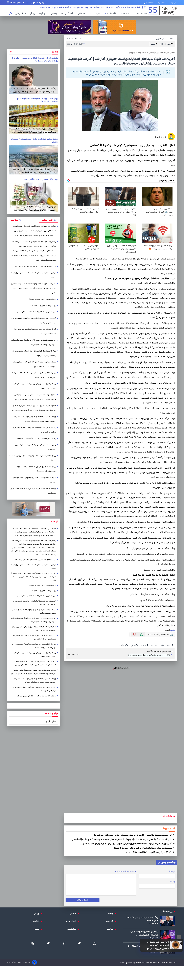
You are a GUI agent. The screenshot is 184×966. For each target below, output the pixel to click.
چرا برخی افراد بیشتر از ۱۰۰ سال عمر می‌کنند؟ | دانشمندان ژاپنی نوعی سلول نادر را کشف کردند (33, 375)
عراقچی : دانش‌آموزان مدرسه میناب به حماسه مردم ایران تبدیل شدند (33, 275)
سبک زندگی (21, 13)
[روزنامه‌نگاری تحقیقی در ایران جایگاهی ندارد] (33, 197)
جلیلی (133, 645)
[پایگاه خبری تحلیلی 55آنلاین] (162, 10)
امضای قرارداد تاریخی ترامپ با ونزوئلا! (125, 7)
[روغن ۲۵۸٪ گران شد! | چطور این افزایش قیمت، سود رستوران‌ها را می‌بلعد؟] (33, 119)
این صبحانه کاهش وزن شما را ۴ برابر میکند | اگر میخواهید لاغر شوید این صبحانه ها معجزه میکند (33, 342)
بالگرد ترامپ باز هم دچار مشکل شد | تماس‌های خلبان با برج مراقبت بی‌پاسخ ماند (34, 429)
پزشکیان (122, 645)
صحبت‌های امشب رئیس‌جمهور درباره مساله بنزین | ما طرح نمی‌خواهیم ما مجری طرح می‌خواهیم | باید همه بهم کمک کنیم (33, 408)
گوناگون (43, 13)
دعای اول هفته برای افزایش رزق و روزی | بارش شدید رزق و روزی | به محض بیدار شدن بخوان (33, 353)
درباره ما (173, 2)
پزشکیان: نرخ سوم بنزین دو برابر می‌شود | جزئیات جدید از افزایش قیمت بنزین (35, 386)
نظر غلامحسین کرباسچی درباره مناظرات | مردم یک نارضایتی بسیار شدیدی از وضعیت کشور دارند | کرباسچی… (121, 839)
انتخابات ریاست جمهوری (161, 645)
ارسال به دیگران (165, 44)
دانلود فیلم (51, 721)
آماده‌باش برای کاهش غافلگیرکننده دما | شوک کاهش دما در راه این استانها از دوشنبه (33, 320)
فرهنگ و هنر (68, 13)
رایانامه (172, 881)
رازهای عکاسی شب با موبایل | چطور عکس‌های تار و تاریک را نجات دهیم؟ (32, 458)
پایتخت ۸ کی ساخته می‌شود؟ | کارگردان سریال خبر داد (36, 438)
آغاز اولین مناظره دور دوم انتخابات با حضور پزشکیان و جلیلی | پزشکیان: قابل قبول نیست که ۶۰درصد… (125, 843)
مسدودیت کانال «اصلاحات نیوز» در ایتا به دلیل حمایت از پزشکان (142, 847)
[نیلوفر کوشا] (171, 137)
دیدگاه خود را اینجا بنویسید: (125, 871)
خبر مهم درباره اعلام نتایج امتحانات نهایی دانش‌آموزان (36, 312)
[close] (179, 937)
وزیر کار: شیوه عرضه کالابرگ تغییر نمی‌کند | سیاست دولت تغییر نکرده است (33, 490)
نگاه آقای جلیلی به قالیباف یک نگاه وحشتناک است (149, 852)
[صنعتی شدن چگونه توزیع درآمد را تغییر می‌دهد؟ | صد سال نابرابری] (33, 159)
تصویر (37, 929)
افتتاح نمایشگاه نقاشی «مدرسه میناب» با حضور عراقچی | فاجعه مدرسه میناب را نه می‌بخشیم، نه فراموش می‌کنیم (35, 397)
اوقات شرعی (148, 2)
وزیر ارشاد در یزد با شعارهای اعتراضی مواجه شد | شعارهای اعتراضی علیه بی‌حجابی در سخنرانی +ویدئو (34, 418)
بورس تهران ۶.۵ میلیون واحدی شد (43, 305)
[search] (10, 14)
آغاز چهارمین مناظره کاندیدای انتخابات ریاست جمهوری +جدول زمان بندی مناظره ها (133, 835)
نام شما (172, 871)
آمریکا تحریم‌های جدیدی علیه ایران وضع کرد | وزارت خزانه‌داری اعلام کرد (34, 479)
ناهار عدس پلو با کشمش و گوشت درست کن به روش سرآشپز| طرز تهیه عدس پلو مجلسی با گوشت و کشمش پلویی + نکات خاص (155, 945)
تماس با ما (161, 2)
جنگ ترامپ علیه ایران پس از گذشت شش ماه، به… (142, 919)
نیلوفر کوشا (160, 137)
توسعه (127, 13)
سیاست (97, 13)
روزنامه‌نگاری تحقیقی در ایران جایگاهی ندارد (41, 179)
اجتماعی (82, 13)
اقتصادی (112, 13)
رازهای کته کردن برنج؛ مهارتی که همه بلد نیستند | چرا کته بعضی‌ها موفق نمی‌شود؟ (36, 468)
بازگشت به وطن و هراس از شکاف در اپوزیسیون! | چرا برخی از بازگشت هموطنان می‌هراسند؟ (35, 59)
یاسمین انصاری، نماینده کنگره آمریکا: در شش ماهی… (144, 933)
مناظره (143, 645)
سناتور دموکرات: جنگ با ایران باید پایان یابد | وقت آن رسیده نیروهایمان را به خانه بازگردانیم (34, 364)
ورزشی (54, 13)
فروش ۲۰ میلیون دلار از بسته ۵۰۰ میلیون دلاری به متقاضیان (34, 266)
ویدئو (33, 13)
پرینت (153, 44)
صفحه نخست (140, 13)
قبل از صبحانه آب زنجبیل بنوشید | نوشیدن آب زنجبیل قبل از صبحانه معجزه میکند (34, 331)
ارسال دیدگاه (82, 900)
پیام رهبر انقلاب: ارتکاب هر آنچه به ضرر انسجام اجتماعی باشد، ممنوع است (34, 447)
